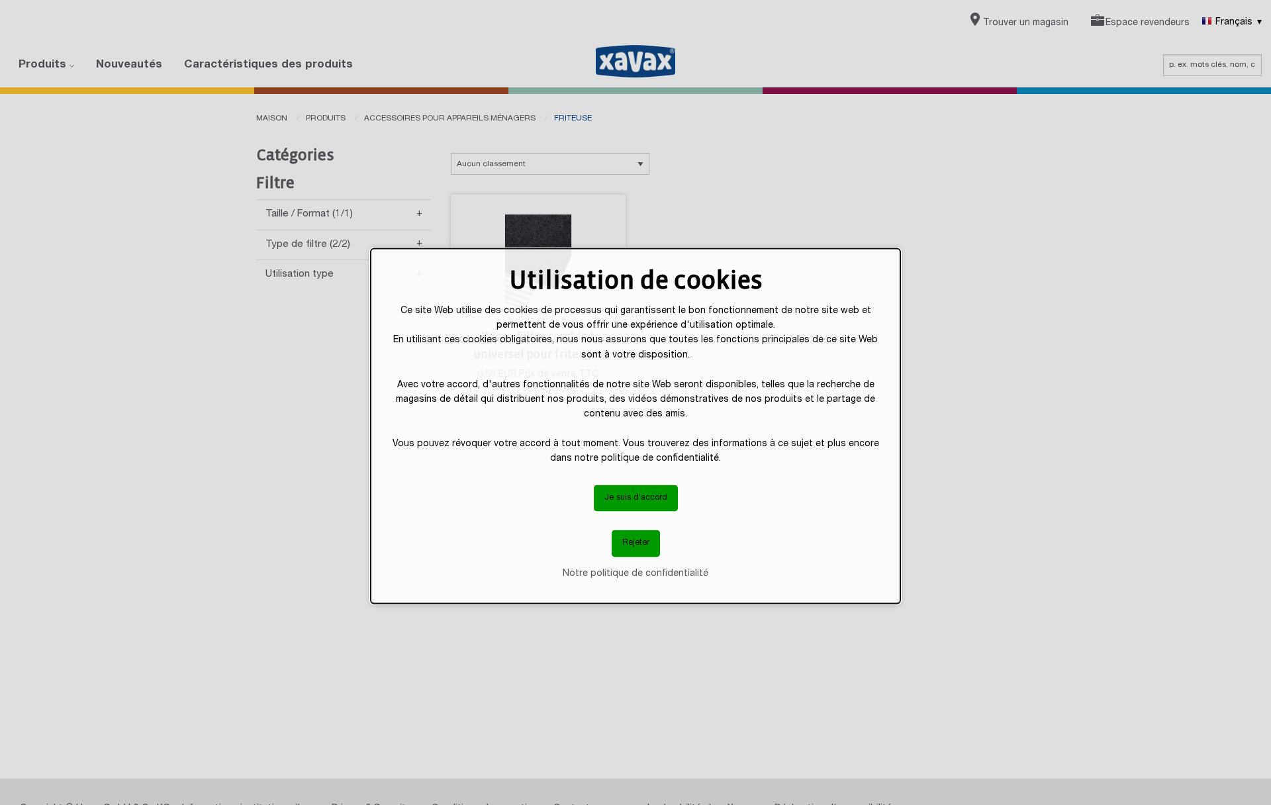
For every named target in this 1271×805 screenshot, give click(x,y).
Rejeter (635, 543)
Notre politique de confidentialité (635, 574)
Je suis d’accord (635, 497)
